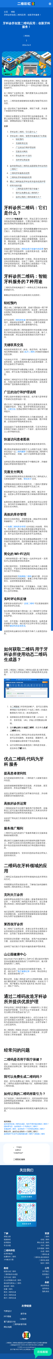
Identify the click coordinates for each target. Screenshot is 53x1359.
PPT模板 (7, 1316)
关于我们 (45, 1271)
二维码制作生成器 (11, 1274)
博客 (13, 11)
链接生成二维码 (10, 1271)
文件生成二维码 (10, 1277)
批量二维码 (8, 1289)
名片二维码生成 (10, 1295)
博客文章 (7, 1237)
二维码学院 (9, 1250)
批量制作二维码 (10, 1257)
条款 (47, 1282)
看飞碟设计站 (10, 1322)
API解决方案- (9, 1260)
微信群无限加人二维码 (12, 1283)
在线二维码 (45, 1239)
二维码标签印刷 (19, 1324)
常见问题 (7, 1245)
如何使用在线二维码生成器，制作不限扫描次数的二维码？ (26, 1124)
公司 (47, 1268)
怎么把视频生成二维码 (12, 1280)
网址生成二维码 (43, 1242)
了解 (6, 1233)
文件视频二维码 (43, 1248)
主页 (6, 11)
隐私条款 (45, 1291)
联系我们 (45, 1274)
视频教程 (7, 1239)
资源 (47, 1233)
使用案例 (7, 1242)
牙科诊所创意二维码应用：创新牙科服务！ (22, 14)
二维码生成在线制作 (41, 1257)
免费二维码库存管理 (17, 526)
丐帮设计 (8, 1311)
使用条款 (45, 1288)
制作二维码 (45, 1263)
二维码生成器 (44, 1260)
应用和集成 (8, 1254)
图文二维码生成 (10, 1292)
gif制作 (23, 1319)
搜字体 (23, 1314)
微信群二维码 (9, 1286)
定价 (47, 1277)
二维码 (46, 1237)
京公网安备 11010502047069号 (33, 1349)
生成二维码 (45, 1251)
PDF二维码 (45, 1245)
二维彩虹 (16, 706)
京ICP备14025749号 (16, 1349)
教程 (6, 1268)
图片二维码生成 (10, 1298)
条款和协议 (45, 1285)
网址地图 (8, 1327)
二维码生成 (45, 1254)
